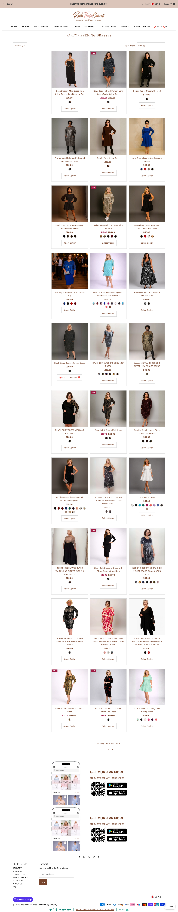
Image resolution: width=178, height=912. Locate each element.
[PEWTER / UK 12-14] (69, 169)
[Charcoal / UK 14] (136, 582)
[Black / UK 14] (147, 582)
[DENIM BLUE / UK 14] (158, 505)
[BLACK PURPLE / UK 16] (75, 236)
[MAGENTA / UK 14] (147, 505)
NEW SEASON (61, 26)
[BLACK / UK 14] (152, 169)
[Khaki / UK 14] (154, 582)
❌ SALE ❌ (159, 26)
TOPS (75, 26)
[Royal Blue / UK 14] (143, 582)
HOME (14, 26)
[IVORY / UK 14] (132, 505)
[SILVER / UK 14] (145, 303)
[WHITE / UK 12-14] (73, 512)
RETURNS (17, 871)
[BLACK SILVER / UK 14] (69, 102)
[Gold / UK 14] (139, 582)
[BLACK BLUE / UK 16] (64, 236)
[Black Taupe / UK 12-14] (69, 582)
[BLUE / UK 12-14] (150, 441)
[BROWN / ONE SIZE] (108, 236)
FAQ (14, 887)
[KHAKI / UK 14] (103, 374)
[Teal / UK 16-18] (108, 652)
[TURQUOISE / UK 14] (123, 303)
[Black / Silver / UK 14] (106, 511)
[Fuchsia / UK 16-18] (104, 652)
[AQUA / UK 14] (93, 303)
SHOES (124, 26)
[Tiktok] (98, 856)
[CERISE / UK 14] (108, 303)
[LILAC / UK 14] (154, 505)
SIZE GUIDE (18, 880)
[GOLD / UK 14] (149, 303)
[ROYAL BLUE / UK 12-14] (66, 508)
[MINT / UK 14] (138, 719)
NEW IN (25, 26)
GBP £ (157, 4)
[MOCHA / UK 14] (152, 236)
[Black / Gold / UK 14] (110, 511)
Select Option (69, 108)
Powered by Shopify (47, 905)
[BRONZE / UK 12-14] (147, 374)
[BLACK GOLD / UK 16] (71, 236)
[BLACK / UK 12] (147, 99)
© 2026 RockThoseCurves (25, 905)
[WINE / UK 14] (97, 303)
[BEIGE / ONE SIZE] (104, 236)
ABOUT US (17, 884)
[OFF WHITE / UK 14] (145, 719)
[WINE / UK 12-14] (62, 508)
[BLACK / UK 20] (145, 652)
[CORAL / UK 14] (106, 307)
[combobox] (30, 4)
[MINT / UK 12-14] (84, 508)
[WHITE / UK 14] (149, 236)
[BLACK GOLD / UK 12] (69, 719)
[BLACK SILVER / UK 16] (68, 236)
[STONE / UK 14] (147, 508)
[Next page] (112, 749)
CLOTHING (89, 26)
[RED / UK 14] (145, 169)
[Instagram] (84, 856)
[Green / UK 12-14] (69, 508)
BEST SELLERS (41, 26)
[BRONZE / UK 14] (110, 438)
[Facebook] (79, 856)
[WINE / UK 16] (75, 303)
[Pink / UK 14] (158, 582)
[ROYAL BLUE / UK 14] (64, 303)
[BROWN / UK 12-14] (108, 166)
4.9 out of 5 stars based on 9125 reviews (95, 909)
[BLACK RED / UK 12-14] (108, 719)
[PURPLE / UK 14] (101, 303)
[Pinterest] (94, 856)
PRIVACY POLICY (20, 877)
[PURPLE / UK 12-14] (73, 508)
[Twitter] (89, 856)
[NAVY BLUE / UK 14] (108, 102)
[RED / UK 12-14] (147, 441)
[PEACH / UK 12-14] (77, 508)
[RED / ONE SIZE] (112, 236)
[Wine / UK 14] (150, 582)
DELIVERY (17, 868)
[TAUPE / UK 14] (149, 169)
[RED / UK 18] (149, 652)
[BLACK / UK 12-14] (55, 508)
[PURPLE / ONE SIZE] (115, 236)
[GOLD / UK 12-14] (143, 441)
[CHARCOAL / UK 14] (112, 303)
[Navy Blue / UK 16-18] (112, 652)
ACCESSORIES (141, 26)
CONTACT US (19, 874)
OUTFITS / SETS (108, 26)
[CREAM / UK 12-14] (80, 508)
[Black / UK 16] (69, 441)
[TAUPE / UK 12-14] (66, 512)
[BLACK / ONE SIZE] (69, 371)
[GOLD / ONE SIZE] (101, 236)
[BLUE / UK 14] (141, 169)
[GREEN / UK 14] (143, 505)
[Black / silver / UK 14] (69, 652)
